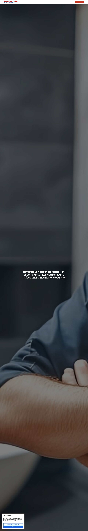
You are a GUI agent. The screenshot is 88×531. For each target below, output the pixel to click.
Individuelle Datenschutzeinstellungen (13, 524)
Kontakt (49, 2)
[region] (13, 521)
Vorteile (44, 2)
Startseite (33, 2)
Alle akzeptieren (13, 526)
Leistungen (39, 2)
